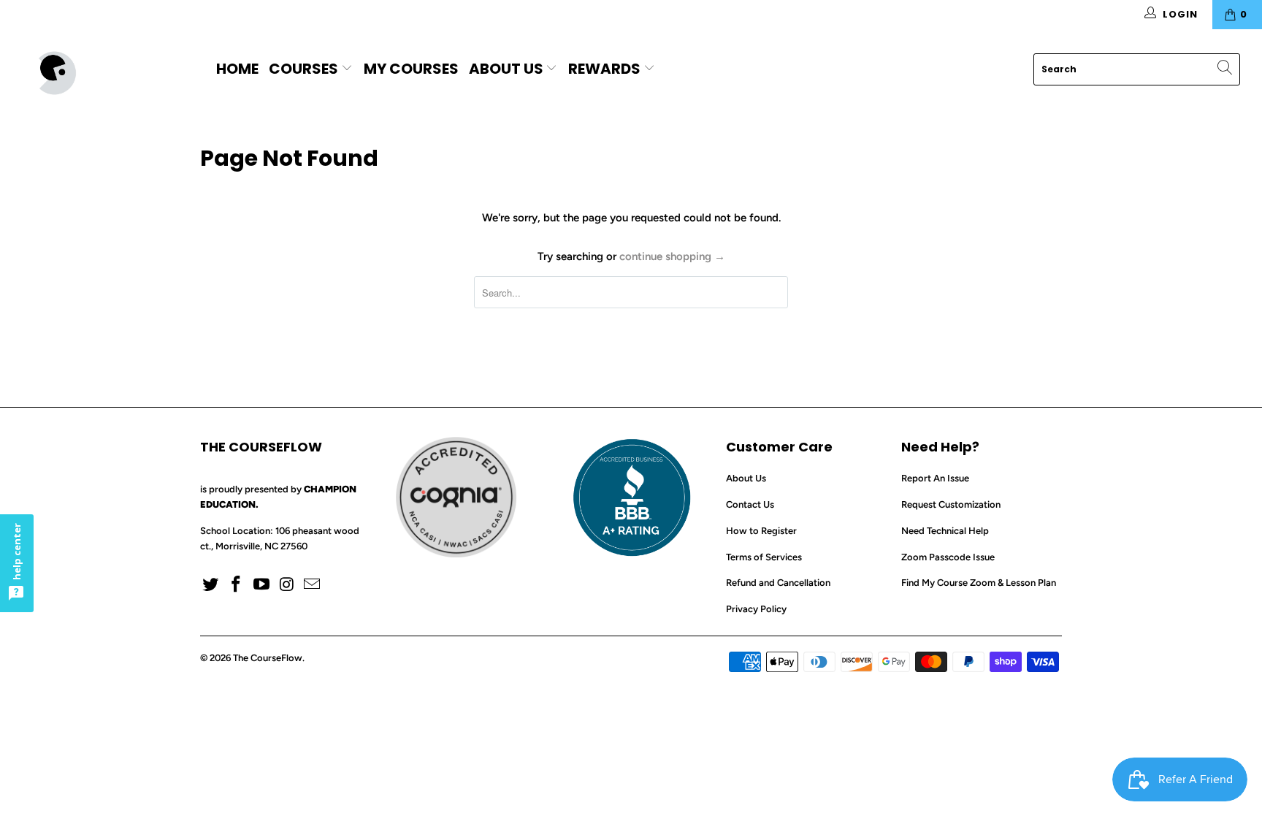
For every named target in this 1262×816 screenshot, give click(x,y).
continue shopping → (672, 256)
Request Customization (951, 504)
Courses (305, 68)
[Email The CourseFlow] (313, 585)
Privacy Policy (756, 608)
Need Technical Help (945, 530)
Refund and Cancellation (778, 582)
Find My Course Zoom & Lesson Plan (978, 582)
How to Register (761, 530)
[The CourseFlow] (108, 73)
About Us (506, 68)
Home (237, 68)
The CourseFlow (267, 657)
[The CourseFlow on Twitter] (211, 585)
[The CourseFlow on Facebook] (237, 585)
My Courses (411, 68)
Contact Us (750, 504)
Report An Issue (935, 478)
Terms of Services (764, 557)
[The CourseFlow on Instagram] (287, 585)
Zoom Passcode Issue (948, 557)
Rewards (605, 68)
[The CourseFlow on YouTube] (261, 585)
